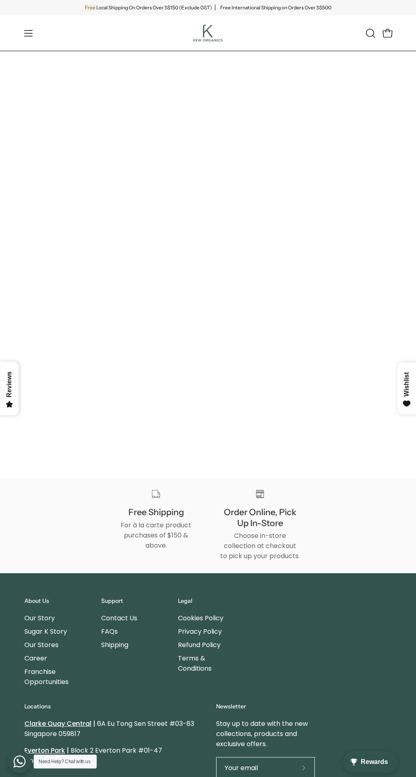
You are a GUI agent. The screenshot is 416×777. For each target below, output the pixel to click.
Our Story (39, 618)
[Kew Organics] (208, 33)
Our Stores (41, 645)
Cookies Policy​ (200, 618)
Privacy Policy (200, 631)
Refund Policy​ (199, 645)
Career (35, 658)
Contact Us (119, 618)
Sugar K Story (45, 631)
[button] (369, 33)
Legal (185, 601)
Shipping (114, 645)
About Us (36, 601)
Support (112, 601)
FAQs (109, 631)
